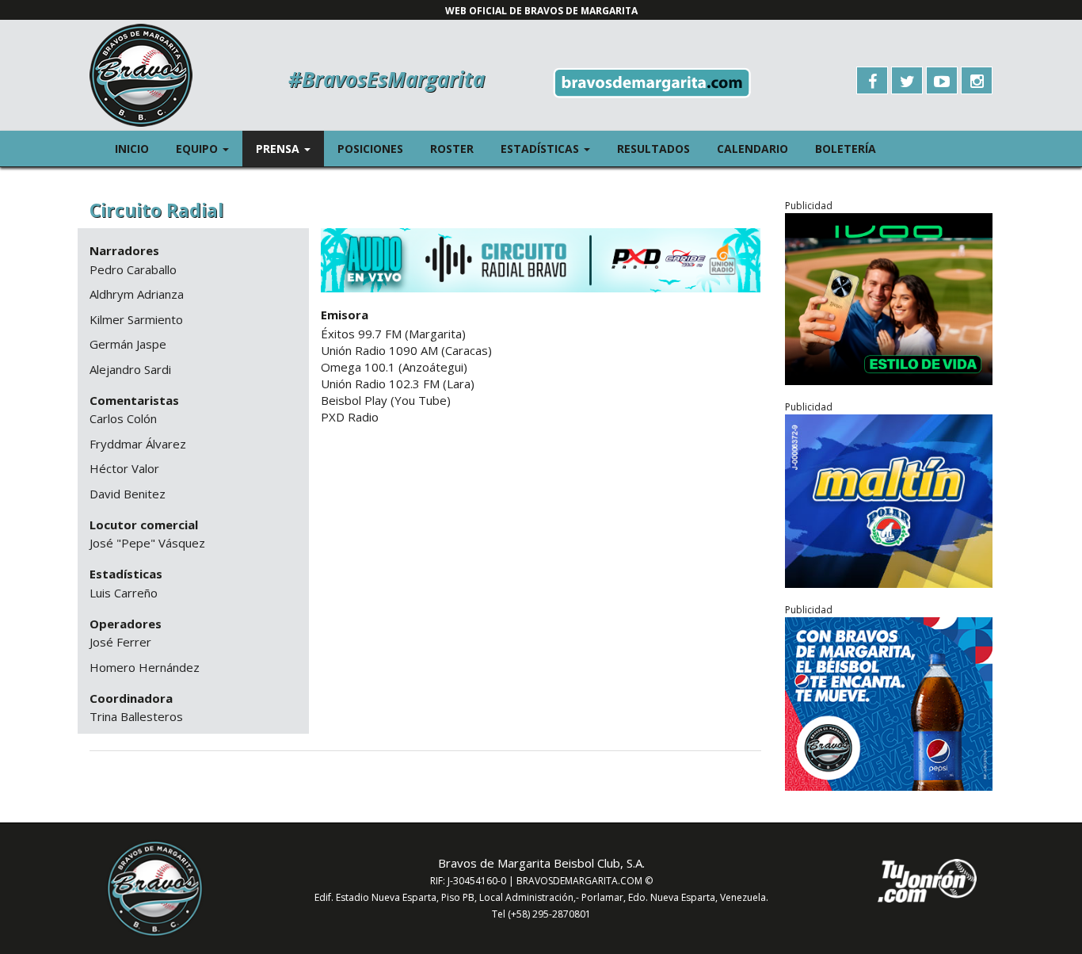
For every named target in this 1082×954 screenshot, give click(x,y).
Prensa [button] (290, 148)
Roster (452, 148)
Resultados (653, 148)
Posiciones (370, 148)
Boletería (845, 148)
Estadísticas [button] (552, 148)
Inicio (132, 148)
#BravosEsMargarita (386, 79)
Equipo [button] (209, 148)
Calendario (752, 148)
